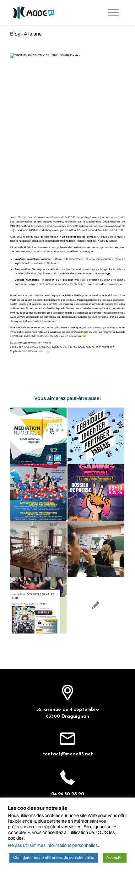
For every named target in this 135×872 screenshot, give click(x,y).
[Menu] (113, 12)
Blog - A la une (26, 33)
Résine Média (73, 295)
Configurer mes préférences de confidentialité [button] (53, 857)
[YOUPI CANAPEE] (38, 549)
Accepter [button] (114, 857)
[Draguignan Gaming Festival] (96, 492)
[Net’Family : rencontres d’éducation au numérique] (38, 492)
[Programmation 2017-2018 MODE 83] (96, 605)
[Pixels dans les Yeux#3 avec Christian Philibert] (96, 549)
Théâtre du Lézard (106, 240)
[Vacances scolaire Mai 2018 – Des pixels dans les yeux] (38, 605)
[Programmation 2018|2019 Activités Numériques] (38, 436)
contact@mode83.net (67, 754)
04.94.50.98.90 (67, 794)
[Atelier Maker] (96, 436)
